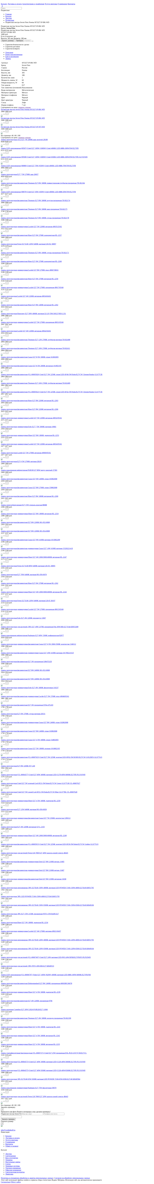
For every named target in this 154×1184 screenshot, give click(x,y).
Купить (27, 40)
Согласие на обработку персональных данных (72, 1178)
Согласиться (5, 1182)
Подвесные (9, 20)
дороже (28, 107)
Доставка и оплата (15, 4)
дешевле (21, 107)
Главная (8, 14)
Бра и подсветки (11, 1158)
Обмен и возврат (11, 1146)
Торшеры (9, 1160)
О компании (62, 4)
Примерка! (19, 40)
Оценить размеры (8, 40)
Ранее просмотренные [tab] (13, 54)
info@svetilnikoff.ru (8, 1130)
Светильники (10, 1156)
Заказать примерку (8, 1119)
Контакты (71, 4)
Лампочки (9, 1174)
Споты (8, 1164)
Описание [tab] (9, 52)
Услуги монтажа (51, 4)
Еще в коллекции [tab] (12, 57)
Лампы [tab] (8, 59)
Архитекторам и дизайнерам (33, 4)
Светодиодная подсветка (15, 1172)
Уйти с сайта (16, 1182)
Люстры (8, 18)
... (7, 114)
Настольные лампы (12, 1162)
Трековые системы (12, 1166)
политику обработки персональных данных (119, 1180)
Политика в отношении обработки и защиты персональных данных (27, 1178)
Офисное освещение (13, 1170)
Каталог (4, 4)
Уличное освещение (13, 1168)
